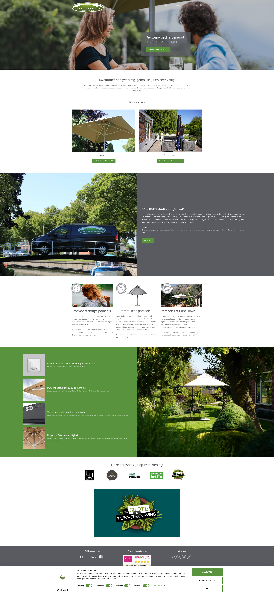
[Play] (137, 513)
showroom (155, 222)
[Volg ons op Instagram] (179, 557)
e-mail (180, 230)
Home (164, 5)
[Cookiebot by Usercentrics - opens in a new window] (62, 590)
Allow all (207, 572)
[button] (201, 5)
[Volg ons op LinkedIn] (184, 557)
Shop (171, 5)
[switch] (109, 585)
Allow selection (207, 580)
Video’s (178, 5)
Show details (157, 585)
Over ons (186, 5)
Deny (207, 589)
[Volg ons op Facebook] (174, 557)
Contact (195, 5)
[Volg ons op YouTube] (189, 557)
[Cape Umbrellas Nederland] (88, 7)
